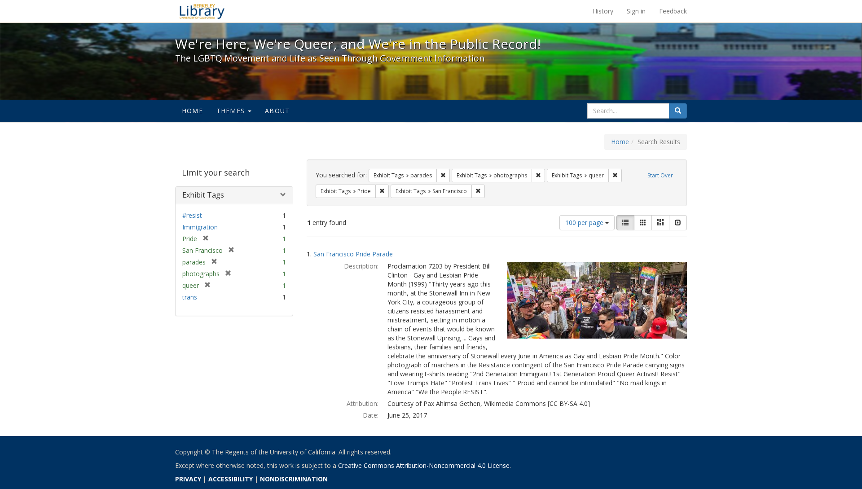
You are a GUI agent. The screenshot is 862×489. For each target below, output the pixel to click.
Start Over (660, 175)
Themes (231, 110)
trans (189, 297)
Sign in (636, 11)
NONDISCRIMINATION (294, 479)
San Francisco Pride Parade (353, 254)
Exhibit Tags (203, 195)
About (277, 110)
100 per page (585, 222)
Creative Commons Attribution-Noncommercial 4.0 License (424, 465)
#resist (192, 215)
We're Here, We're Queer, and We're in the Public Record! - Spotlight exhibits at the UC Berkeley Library (202, 11)
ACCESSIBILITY (230, 479)
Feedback (673, 11)
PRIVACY (188, 479)
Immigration (200, 227)
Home (192, 110)
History (603, 11)
